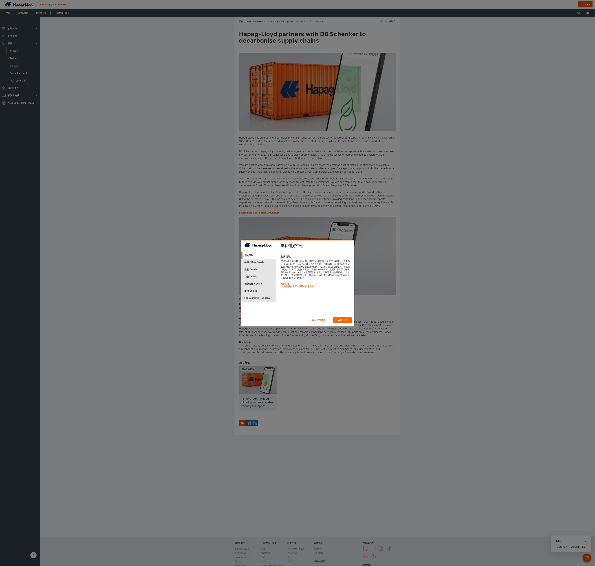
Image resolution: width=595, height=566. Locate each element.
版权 (311, 286)
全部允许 (342, 320)
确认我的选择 (319, 320)
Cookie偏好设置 (289, 286)
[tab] (258, 255)
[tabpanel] (316, 272)
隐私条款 (303, 286)
